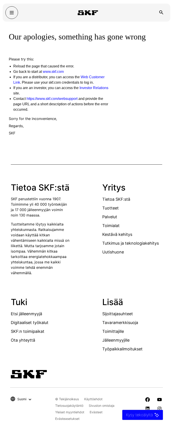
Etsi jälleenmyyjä (26, 313)
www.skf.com (53, 72)
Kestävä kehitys (117, 234)
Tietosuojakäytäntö (69, 405)
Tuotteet (110, 208)
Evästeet (96, 412)
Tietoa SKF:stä (116, 199)
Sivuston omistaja (101, 405)
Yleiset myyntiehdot (69, 412)
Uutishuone (113, 252)
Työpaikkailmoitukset (122, 349)
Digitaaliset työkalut (29, 322)
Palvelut (109, 216)
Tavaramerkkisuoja (120, 322)
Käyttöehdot (93, 399)
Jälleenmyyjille (116, 340)
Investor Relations (94, 88)
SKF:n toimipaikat (27, 331)
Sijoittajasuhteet (117, 313)
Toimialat (111, 225)
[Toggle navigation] (11, 13)
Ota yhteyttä (23, 340)
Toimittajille (113, 331)
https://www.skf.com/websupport (52, 99)
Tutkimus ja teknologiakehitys (130, 243)
